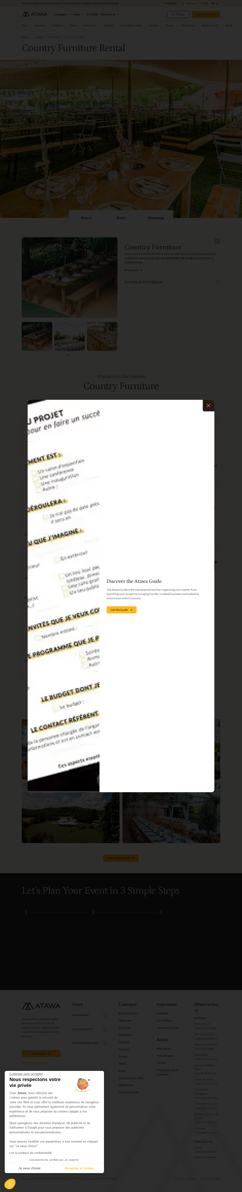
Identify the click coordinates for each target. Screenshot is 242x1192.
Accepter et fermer (79, 1168)
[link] (122, 609)
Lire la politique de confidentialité (30, 1153)
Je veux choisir (29, 1168)
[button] (10, 1184)
